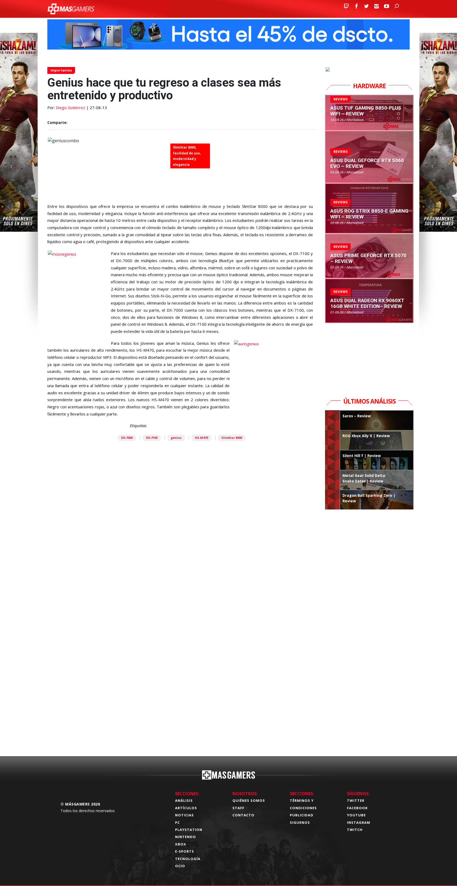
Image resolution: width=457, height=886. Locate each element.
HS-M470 (201, 438)
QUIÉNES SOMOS (248, 800)
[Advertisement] (182, 669)
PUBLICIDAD (301, 815)
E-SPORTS (184, 851)
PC (177, 822)
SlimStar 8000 (231, 438)
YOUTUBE (356, 815)
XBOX (180, 844)
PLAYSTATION (188, 829)
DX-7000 (126, 438)
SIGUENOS (300, 822)
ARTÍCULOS (186, 808)
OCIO (180, 865)
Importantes (61, 70)
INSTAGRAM (358, 822)
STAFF (238, 808)
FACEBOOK (357, 808)
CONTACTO (243, 815)
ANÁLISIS (184, 800)
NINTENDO (185, 836)
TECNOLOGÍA (187, 858)
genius (176, 438)
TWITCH (355, 829)
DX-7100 (151, 438)
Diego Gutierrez (70, 107)
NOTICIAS (184, 815)
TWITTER (355, 800)
